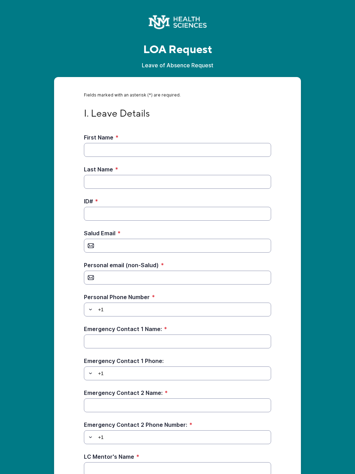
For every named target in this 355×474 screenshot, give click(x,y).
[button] (89, 309)
